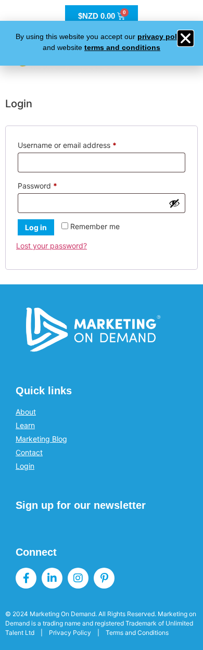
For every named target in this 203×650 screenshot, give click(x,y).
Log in (36, 227)
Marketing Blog (41, 438)
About (26, 411)
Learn (25, 425)
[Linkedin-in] (52, 578)
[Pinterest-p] (104, 578)
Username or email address (82, 143)
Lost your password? (51, 245)
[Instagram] (78, 578)
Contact (29, 452)
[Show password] (174, 203)
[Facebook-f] (26, 578)
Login (25, 465)
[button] (186, 38)
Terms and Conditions (137, 632)
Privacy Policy (70, 632)
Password (52, 184)
